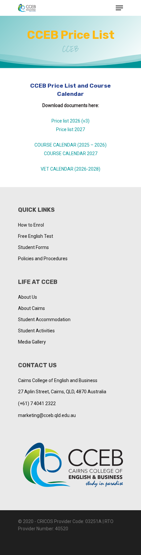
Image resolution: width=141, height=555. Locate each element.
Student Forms (33, 247)
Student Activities (36, 330)
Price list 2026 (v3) (70, 121)
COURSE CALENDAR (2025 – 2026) (70, 145)
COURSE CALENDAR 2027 (70, 153)
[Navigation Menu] (119, 8)
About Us (27, 297)
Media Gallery (32, 342)
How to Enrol (31, 225)
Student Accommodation (44, 319)
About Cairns (31, 308)
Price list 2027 (70, 129)
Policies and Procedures (43, 258)
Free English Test (35, 236)
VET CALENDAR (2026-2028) (70, 169)
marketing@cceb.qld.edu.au (47, 415)
